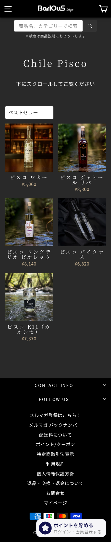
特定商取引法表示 (55, 454)
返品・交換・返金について (55, 483)
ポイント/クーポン (55, 444)
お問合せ (55, 493)
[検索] (90, 26)
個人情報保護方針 (55, 473)
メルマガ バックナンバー (55, 425)
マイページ (55, 503)
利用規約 (55, 464)
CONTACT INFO (54, 385)
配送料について (55, 435)
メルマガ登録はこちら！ (55, 415)
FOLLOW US (54, 399)
